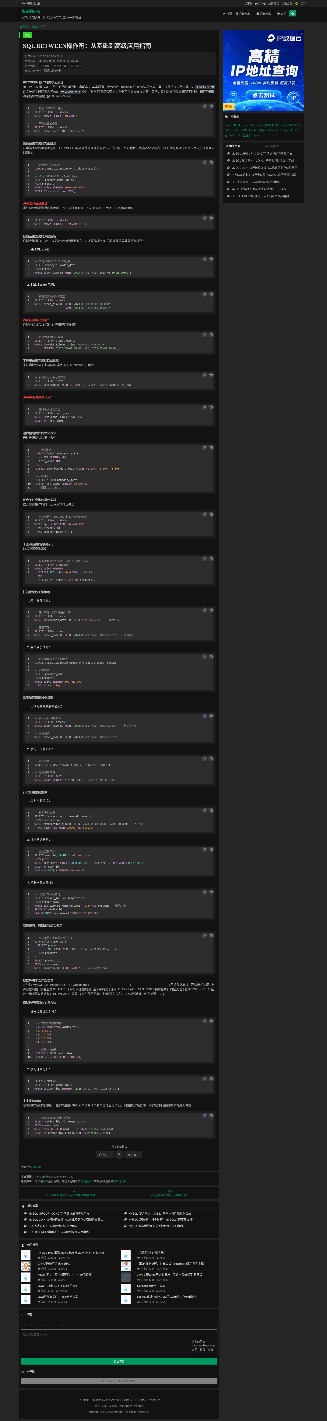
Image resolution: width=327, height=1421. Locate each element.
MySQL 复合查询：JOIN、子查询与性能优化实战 (159, 1213)
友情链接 (273, 3)
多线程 (262, 130)
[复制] (211, 106)
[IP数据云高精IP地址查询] (263, 70)
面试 (252, 124)
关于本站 (260, 3)
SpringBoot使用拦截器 (151, 1286)
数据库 (244, 130)
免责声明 (155, 1399)
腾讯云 (114, 1406)
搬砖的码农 (31, 11)
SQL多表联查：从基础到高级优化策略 (52, 1226)
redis (236, 130)
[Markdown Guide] (62, 1325)
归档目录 (141, 1399)
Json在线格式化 (31, 3)
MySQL (237, 124)
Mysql (35, 26)
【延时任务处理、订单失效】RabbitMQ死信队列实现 (170, 1263)
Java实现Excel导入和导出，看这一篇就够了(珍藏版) (170, 1274)
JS (239, 135)
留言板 (248, 3)
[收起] (204, 106)
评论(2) (64, 1268)
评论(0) (162, 1257)
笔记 (283, 14)
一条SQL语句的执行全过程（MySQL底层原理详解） (161, 1219)
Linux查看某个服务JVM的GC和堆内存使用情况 (167, 1297)
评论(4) (64, 1279)
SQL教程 (45, 66)
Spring (260, 125)
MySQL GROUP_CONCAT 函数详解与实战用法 (58, 1213)
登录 (303, 3)
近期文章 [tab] (274, 146)
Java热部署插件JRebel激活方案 (58, 1297)
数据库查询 (60, 66)
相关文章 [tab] (234, 146)
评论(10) (65, 1257)
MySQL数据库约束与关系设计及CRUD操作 (155, 1226)
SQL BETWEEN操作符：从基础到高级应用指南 (58, 1232)
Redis (253, 130)
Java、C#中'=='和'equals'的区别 (58, 1286)
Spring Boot (272, 125)
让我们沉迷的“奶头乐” (151, 1252)
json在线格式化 (100, 1399)
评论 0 (74, 61)
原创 (27, 35)
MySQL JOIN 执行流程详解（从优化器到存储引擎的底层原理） (68, 1219)
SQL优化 (76, 66)
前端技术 (244, 14)
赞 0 (63, 61)
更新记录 (128, 1399)
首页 (229, 14)
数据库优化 (273, 130)
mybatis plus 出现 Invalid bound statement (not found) (71, 1252)
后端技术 (265, 14)
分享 (133, 1155)
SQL (232, 135)
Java (228, 124)
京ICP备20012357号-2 (131, 1406)
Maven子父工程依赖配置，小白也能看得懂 (65, 1274)
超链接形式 (87, 1181)
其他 (228, 130)
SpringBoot (286, 130)
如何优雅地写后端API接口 (54, 1263)
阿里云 (105, 1406)
